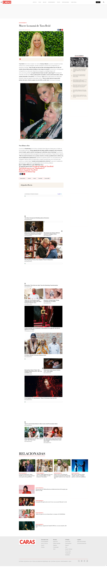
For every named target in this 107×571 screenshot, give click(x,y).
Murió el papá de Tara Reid (28, 170)
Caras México (22, 178)
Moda (40, 2)
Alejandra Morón (27, 29)
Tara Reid (40, 178)
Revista (98, 2)
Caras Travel (73, 2)
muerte (29, 178)
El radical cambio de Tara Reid (42, 166)
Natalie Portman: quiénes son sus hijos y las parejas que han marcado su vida (80, 96)
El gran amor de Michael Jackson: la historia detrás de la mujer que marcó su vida (52, 490)
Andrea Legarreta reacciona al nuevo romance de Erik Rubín (50, 514)
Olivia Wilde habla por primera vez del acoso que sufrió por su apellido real (80, 91)
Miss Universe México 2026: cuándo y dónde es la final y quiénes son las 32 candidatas (79, 476)
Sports (58, 2)
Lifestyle (35, 2)
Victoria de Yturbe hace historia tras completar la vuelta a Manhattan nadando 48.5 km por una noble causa (80, 70)
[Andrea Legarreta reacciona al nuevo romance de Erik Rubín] (27, 513)
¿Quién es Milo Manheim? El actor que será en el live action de (45, 476)
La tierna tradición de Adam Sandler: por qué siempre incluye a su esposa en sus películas (27, 476)
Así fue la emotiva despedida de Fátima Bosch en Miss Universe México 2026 (79, 75)
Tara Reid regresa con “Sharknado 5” (32, 168)
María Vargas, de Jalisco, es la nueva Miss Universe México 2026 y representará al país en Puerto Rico (80, 80)
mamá (34, 178)
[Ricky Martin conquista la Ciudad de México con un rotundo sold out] (27, 525)
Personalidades (65, 2)
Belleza (44, 2)
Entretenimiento (51, 2)
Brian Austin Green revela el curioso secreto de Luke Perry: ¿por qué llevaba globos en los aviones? (80, 86)
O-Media (67, 539)
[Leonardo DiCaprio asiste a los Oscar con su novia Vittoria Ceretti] (27, 501)
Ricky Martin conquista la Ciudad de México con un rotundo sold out (51, 526)
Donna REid (47, 178)
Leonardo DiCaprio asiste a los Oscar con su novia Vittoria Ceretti (51, 502)
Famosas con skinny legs (27, 172)
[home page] (8, 2)
